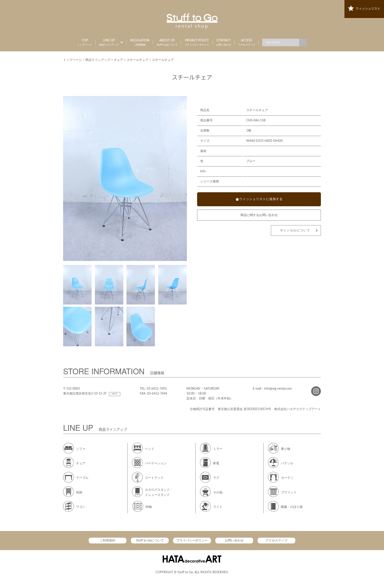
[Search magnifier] (303, 42)
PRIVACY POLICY (197, 42)
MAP (114, 394)
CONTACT (223, 42)
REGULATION (139, 42)
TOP (84, 42)
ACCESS (246, 42)
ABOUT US (167, 42)
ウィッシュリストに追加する (261, 199)
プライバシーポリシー (192, 540)
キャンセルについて (295, 230)
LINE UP (109, 42)
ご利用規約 (107, 540)
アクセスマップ (276, 540)
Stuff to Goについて (150, 540)
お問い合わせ (234, 540)
